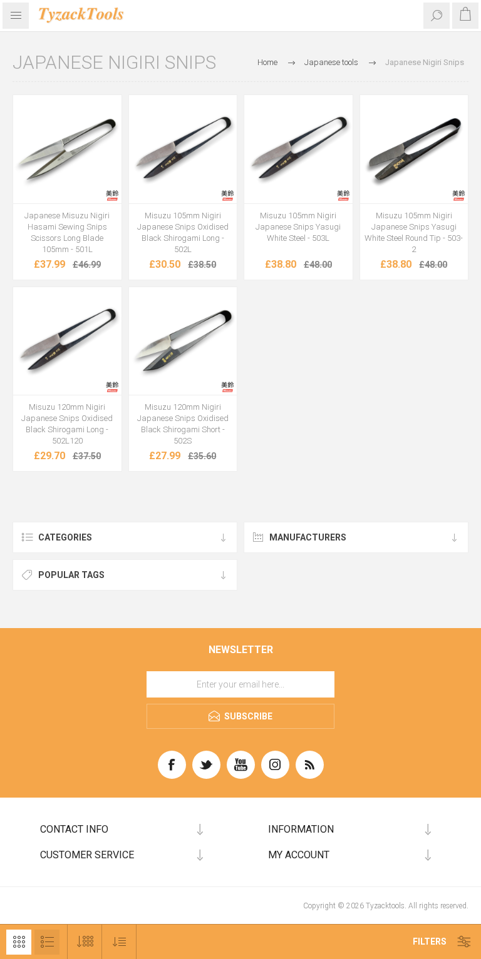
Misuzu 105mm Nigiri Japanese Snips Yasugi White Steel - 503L (298, 227)
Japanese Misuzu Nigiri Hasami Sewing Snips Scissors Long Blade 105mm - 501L (67, 232)
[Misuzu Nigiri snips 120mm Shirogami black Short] (183, 341)
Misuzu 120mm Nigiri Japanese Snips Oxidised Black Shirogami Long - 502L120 (67, 423)
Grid (18, 942)
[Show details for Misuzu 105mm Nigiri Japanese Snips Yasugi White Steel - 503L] (298, 149)
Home (267, 62)
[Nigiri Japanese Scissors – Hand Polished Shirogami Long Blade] (67, 149)
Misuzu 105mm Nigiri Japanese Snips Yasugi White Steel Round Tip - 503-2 (414, 232)
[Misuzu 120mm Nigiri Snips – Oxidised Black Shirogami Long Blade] (67, 341)
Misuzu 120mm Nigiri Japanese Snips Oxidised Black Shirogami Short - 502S (183, 423)
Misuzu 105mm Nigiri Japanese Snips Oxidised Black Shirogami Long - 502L (183, 232)
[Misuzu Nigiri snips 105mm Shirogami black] (183, 149)
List (46, 942)
